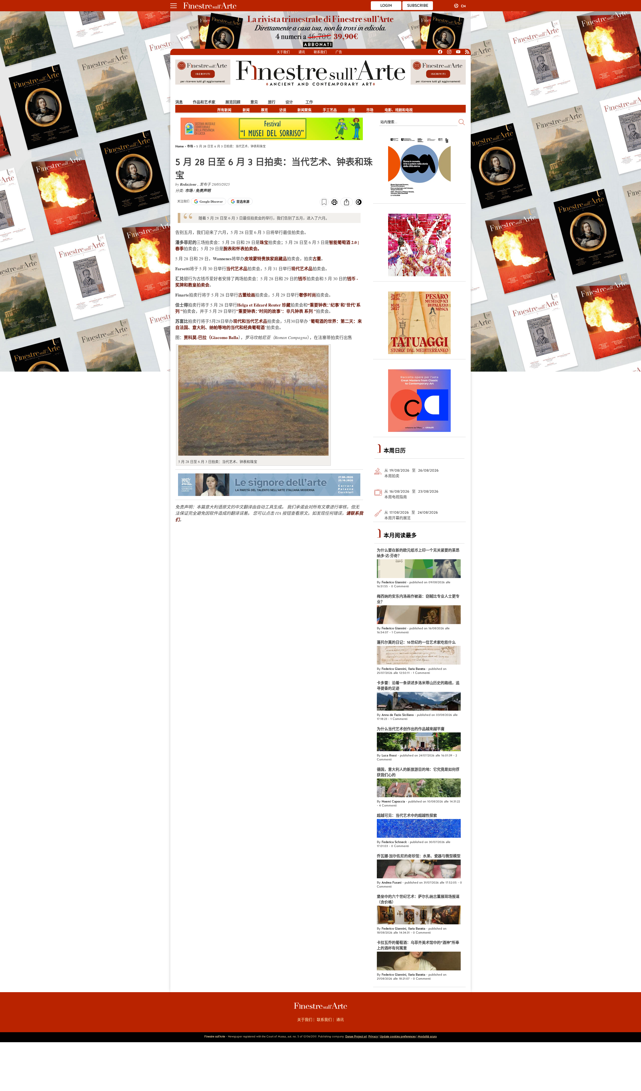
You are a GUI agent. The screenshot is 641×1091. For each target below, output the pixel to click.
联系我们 (320, 52)
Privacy (373, 1036)
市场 (369, 110)
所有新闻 (224, 110)
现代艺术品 (301, 268)
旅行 (271, 102)
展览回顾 (232, 102)
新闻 (246, 110)
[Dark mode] (359, 203)
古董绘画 (246, 295)
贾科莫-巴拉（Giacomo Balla (211, 337)
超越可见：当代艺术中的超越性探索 (407, 815)
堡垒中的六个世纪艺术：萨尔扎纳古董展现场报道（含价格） (418, 899)
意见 (254, 102)
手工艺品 (330, 110)
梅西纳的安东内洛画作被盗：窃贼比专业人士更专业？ (418, 599)
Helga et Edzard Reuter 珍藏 (263, 305)
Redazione (189, 184)
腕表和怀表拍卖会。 (242, 248)
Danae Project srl (356, 1036)
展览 (264, 110)
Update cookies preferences (398, 1036)
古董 (316, 258)
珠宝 (264, 242)
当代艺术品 (236, 268)
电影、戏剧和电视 (399, 110)
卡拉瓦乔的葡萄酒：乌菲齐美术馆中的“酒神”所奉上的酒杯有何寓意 (418, 945)
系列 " (310, 311)
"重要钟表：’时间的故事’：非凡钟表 (269, 311)
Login (386, 5)
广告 (339, 52)
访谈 (282, 110)
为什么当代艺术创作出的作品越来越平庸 (410, 728)
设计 (289, 102)
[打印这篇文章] (334, 202)
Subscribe (417, 5)
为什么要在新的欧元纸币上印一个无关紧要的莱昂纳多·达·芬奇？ (418, 553)
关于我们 (283, 52)
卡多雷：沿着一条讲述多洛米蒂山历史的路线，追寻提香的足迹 (418, 685)
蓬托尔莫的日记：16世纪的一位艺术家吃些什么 (416, 642)
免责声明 (203, 190)
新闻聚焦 (304, 110)
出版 (351, 110)
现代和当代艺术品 (250, 321)
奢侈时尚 (307, 295)
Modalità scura (427, 1036)
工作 (309, 102)
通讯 (301, 52)
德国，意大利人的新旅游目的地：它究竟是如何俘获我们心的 (418, 772)
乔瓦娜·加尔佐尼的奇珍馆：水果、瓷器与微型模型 (418, 856)
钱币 (302, 279)
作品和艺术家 (204, 102)
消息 (179, 102)
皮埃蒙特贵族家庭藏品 (265, 258)
